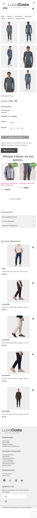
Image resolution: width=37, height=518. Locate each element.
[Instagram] (10, 481)
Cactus (29, 507)
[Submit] (6, 501)
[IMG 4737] (9, 32)
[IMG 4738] (9, 81)
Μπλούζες (24, 145)
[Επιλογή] (33, 247)
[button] (9, 150)
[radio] (12, 122)
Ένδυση (17, 145)
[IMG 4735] (27, 56)
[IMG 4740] (27, 32)
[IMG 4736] (9, 56)
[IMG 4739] (27, 81)
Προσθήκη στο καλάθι (15, 137)
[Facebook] (4, 480)
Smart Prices (10, 145)
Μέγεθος (4, 127)
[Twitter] (22, 481)
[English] (4, 8)
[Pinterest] (16, 481)
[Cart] (33, 8)
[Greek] (6, 8)
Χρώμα (3, 121)
